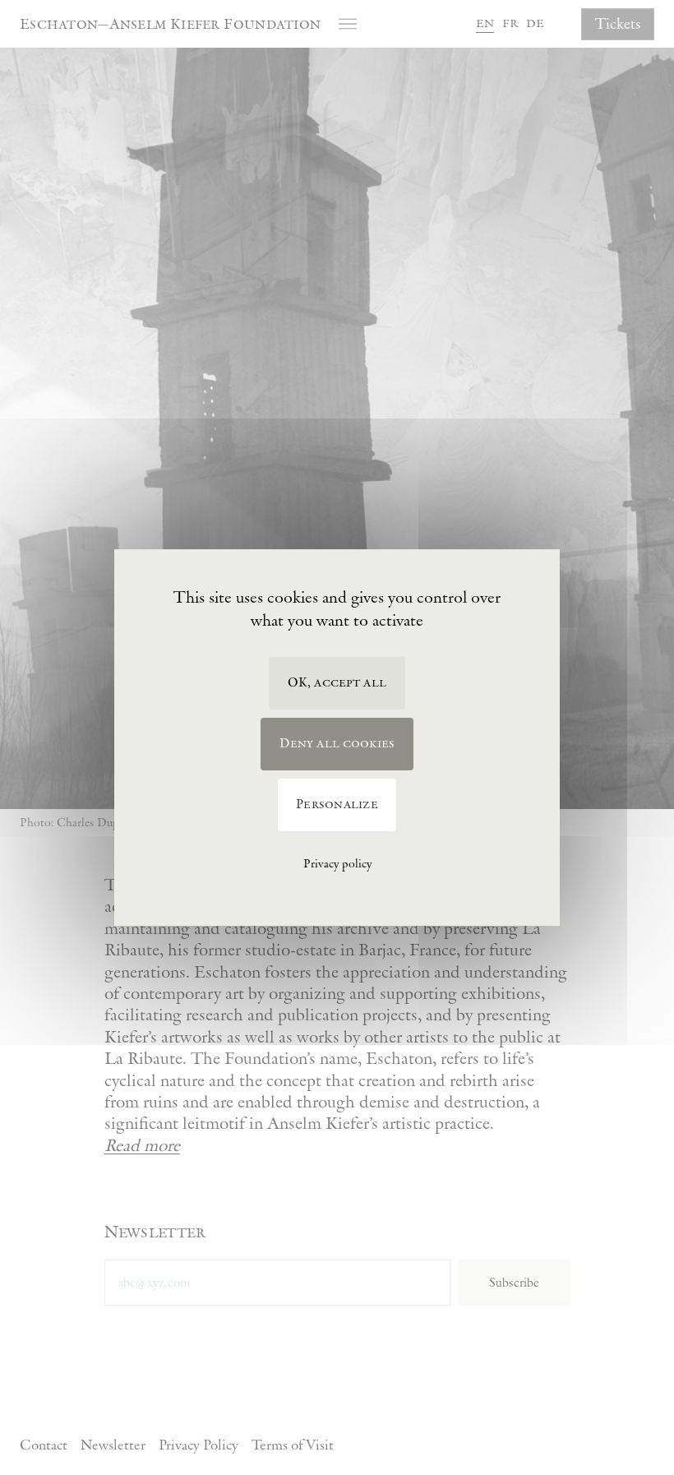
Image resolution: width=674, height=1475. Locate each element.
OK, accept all (337, 682)
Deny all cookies (337, 743)
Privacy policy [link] (337, 864)
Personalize (337, 804)
